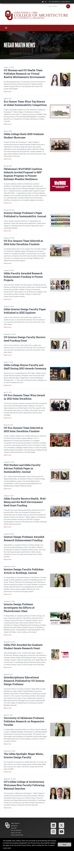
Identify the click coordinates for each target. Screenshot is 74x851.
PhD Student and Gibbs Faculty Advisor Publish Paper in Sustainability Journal (22, 468)
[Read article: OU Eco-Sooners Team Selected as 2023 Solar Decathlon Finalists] (60, 440)
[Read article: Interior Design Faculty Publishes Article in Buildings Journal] (60, 580)
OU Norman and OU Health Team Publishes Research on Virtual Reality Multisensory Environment (24, 74)
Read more (7, 91)
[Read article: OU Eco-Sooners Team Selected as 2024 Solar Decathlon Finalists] (60, 250)
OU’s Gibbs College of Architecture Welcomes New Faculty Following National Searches (24, 785)
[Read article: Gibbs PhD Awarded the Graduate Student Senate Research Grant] (60, 654)
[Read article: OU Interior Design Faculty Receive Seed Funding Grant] (60, 344)
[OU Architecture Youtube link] (61, 831)
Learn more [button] (7, 848)
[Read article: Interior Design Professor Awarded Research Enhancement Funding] (60, 546)
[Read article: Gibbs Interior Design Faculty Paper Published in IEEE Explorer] (60, 317)
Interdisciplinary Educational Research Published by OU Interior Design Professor (24, 681)
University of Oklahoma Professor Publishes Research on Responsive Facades (24, 721)
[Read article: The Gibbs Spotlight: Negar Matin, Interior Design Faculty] (60, 761)
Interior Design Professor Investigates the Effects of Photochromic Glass (19, 608)
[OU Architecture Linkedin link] (53, 825)
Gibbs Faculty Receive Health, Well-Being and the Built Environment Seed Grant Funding (25, 502)
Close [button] (64, 844)
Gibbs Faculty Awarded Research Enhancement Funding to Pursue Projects (23, 277)
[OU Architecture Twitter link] (61, 825)
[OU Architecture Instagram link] (53, 831)
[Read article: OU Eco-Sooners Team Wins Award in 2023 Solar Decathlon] (60, 405)
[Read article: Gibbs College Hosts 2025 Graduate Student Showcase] (60, 145)
